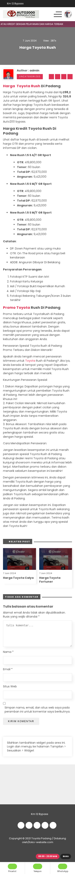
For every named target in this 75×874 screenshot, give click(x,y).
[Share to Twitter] (57, 76)
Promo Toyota (16, 307)
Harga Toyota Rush (21, 85)
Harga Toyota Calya (18, 578)
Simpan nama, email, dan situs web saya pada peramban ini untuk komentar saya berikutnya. (37, 710)
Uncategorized (29, 76)
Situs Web (10, 686)
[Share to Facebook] (50, 76)
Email (8, 669)
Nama (8, 652)
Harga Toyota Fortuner (49, 580)
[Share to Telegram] (69, 76)
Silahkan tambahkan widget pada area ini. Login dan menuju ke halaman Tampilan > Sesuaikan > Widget (36, 746)
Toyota (30, 361)
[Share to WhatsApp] (63, 76)
